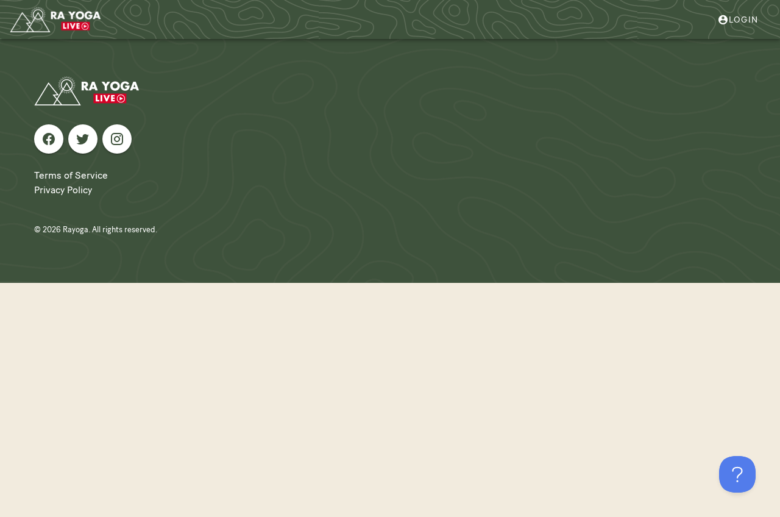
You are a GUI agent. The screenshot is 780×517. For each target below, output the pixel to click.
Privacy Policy (63, 190)
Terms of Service (71, 175)
